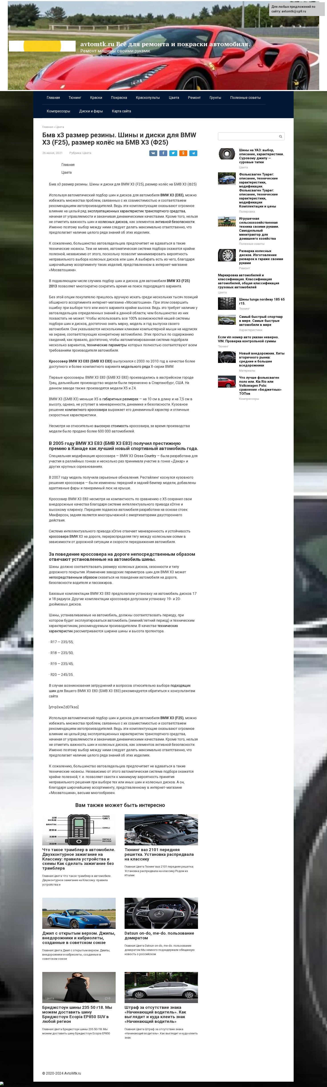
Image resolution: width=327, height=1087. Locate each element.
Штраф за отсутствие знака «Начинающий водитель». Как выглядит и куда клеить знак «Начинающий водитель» (155, 1014)
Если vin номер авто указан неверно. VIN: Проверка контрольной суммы (248, 339)
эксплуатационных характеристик (115, 211)
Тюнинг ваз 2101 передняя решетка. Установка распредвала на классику (159, 854)
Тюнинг (75, 98)
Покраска (119, 98)
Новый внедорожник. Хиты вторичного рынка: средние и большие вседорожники (262, 359)
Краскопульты (148, 98)
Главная (53, 98)
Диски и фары (91, 111)
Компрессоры (58, 111)
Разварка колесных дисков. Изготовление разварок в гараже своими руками (261, 257)
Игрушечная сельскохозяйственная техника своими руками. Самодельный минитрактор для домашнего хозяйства (259, 229)
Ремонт (194, 98)
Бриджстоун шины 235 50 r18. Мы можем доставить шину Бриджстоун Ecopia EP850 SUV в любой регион (77, 1014)
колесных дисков (113, 222)
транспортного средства (165, 211)
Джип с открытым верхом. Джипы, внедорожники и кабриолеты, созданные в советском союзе (78, 938)
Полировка (247, 211)
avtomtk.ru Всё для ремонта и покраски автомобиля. (165, 44)
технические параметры (107, 345)
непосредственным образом (73, 577)
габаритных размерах (120, 399)
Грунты (215, 98)
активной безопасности (174, 222)
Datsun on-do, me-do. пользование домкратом (159, 935)
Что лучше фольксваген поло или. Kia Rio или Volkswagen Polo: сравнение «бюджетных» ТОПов (260, 386)
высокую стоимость (111, 426)
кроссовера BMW (63, 536)
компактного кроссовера (86, 410)
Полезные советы (245, 98)
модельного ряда (135, 366)
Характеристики (250, 330)
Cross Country (145, 456)
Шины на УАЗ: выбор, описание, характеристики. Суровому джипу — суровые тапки (261, 156)
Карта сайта (121, 111)
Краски (96, 98)
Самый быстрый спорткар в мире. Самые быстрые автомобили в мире (261, 321)
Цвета (174, 98)
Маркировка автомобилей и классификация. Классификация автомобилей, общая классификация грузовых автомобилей (248, 281)
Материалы (247, 370)
